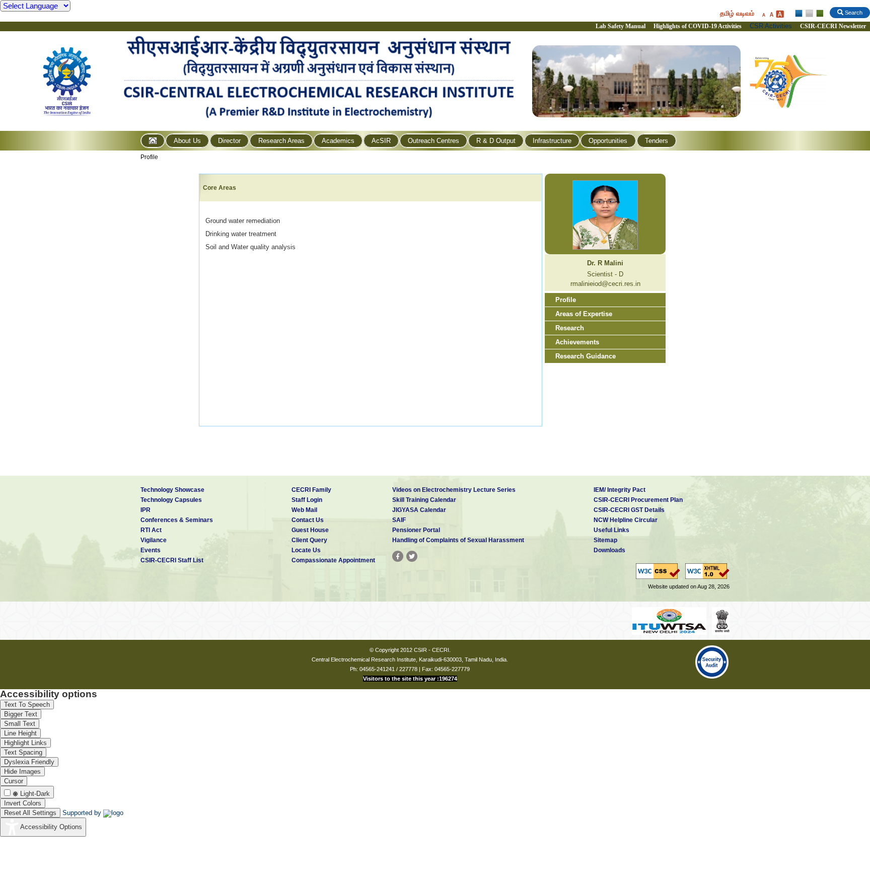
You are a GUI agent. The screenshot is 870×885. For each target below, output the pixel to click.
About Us (187, 140)
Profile (149, 157)
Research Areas (281, 140)
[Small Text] (763, 14)
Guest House (310, 530)
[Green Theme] (818, 13)
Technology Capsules (171, 499)
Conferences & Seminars (176, 520)
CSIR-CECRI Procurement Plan (638, 499)
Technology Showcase (172, 489)
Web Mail (304, 509)
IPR (145, 509)
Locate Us (306, 550)
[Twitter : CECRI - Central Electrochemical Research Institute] (411, 556)
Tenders (656, 140)
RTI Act (151, 530)
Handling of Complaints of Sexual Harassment (458, 540)
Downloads (609, 550)
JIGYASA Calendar (419, 509)
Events (150, 550)
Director (229, 140)
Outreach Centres (433, 140)
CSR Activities (771, 26)
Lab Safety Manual (620, 26)
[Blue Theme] (799, 13)
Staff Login (307, 499)
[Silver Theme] (809, 13)
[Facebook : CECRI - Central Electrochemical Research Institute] (397, 556)
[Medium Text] (771, 14)
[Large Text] (779, 14)
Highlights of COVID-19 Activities (698, 26)
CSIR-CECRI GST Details (629, 509)
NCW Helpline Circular (626, 520)
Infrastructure (552, 140)
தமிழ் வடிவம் (737, 13)
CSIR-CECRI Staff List (171, 560)
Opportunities (608, 140)
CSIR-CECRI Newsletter (833, 26)
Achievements (577, 342)
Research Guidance (585, 356)
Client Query (309, 540)
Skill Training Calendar (424, 499)
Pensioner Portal (416, 530)
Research (569, 328)
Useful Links (611, 530)
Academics (338, 140)
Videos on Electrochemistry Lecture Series (454, 489)
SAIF (399, 520)
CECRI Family (311, 489)
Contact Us (308, 520)
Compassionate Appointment (333, 560)
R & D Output (496, 140)
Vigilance (153, 540)
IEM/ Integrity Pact (619, 489)
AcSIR (381, 140)
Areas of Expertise (583, 314)
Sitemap (605, 540)
